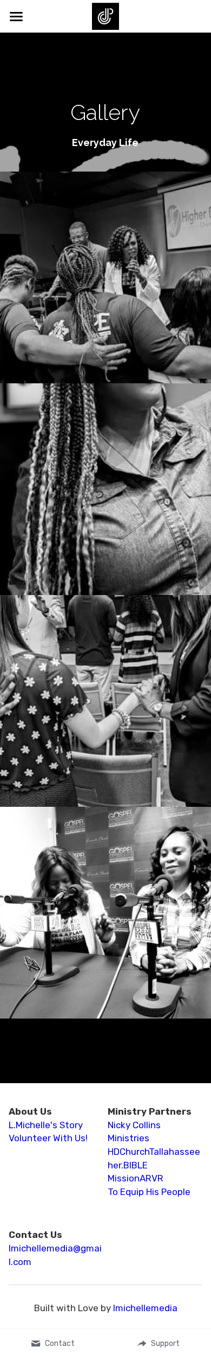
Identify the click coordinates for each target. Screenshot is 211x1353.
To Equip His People (149, 1144)
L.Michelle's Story (46, 1077)
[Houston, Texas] (105, 889)
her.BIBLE (128, 1117)
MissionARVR (135, 1130)
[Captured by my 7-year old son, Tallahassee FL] (105, 465)
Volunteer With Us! (48, 1090)
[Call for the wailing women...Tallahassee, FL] (105, 253)
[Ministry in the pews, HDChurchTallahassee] (105, 677)
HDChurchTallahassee (154, 1103)
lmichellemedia (145, 1260)
